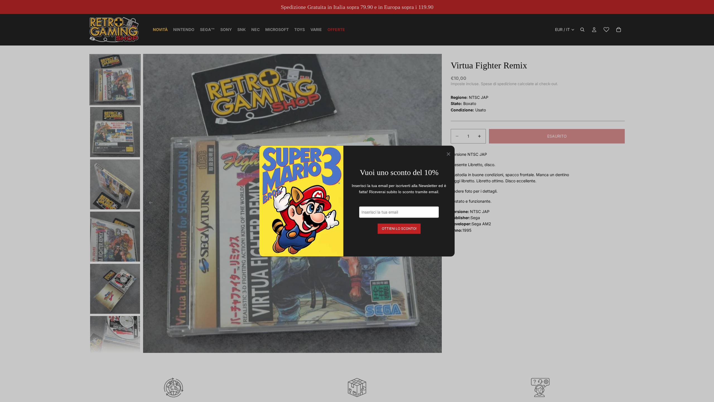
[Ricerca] (582, 29)
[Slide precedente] (149, 203)
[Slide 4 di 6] (115, 237)
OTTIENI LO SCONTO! (399, 228)
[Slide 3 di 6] (115, 184)
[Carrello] (618, 29)
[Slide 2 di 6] (115, 132)
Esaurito (557, 136)
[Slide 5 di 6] (115, 289)
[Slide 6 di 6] (115, 341)
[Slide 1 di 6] (115, 80)
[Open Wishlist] (606, 29)
